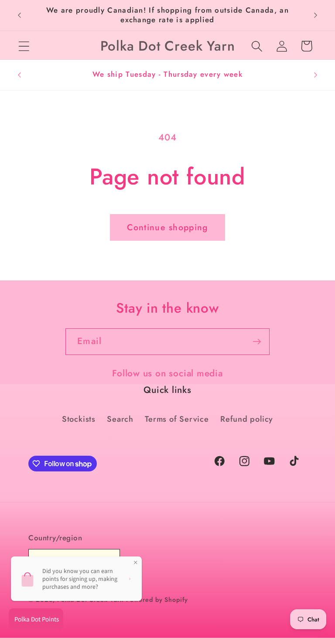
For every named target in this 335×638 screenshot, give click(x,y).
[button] (23, 46)
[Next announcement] (315, 15)
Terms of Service (177, 419)
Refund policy (246, 419)
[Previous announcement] (19, 15)
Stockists (79, 419)
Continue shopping (167, 227)
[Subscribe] (256, 341)
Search (120, 419)
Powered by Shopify (157, 599)
